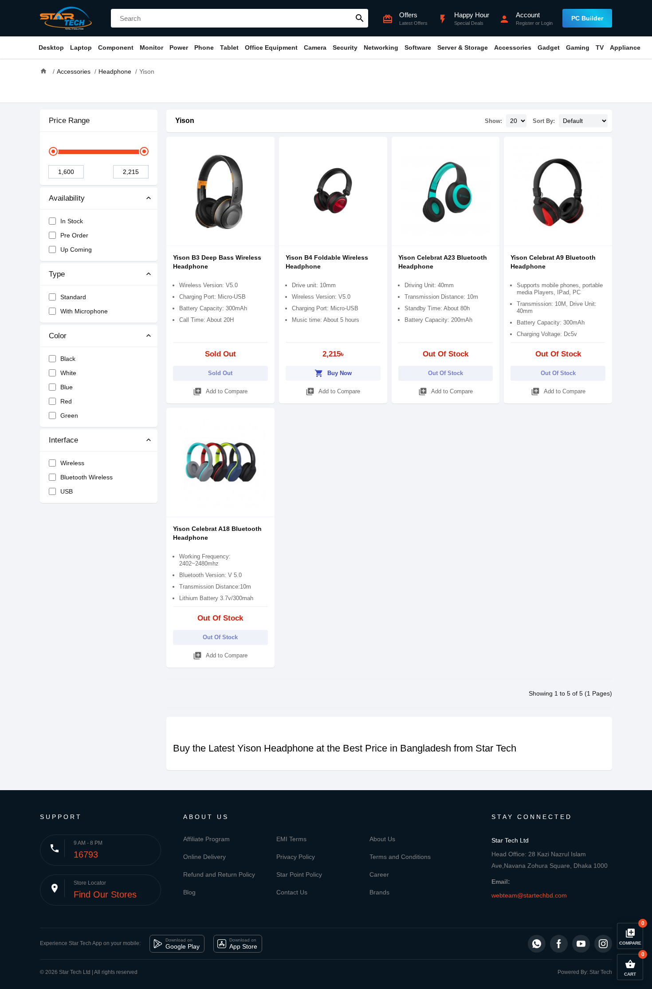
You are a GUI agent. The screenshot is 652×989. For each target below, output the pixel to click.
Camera (315, 47)
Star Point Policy (299, 874)
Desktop (51, 47)
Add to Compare (220, 391)
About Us (382, 839)
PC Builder (587, 18)
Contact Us (291, 892)
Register (525, 23)
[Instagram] (603, 944)
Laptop (81, 47)
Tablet (229, 47)
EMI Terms (291, 839)
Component (116, 47)
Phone (204, 47)
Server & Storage (462, 47)
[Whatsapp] (537, 944)
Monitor (151, 47)
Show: (493, 121)
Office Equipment (271, 47)
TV (600, 47)
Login (547, 23)
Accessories (512, 47)
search (359, 18)
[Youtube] (581, 944)
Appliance (625, 47)
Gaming (577, 47)
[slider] (53, 151)
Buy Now (333, 373)
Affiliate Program (206, 839)
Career (379, 874)
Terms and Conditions (400, 856)
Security (345, 47)
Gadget (549, 47)
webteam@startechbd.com (529, 895)
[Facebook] (559, 944)
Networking (381, 47)
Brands (379, 892)
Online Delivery (204, 856)
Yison (184, 120)
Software (418, 47)
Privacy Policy (295, 856)
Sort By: (544, 121)
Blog (189, 892)
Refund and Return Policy (219, 874)
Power (178, 47)
